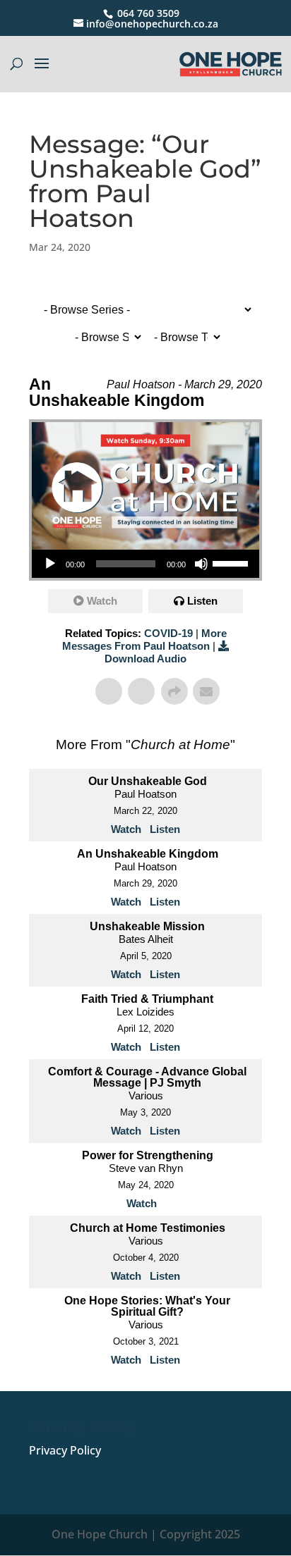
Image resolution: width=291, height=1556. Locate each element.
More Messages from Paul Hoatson (144, 639)
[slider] (232, 562)
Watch (102, 601)
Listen (202, 601)
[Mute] (201, 564)
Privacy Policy (65, 1450)
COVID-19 (168, 633)
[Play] (50, 564)
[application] (145, 564)
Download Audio (145, 659)
